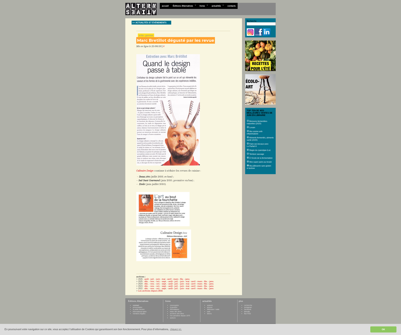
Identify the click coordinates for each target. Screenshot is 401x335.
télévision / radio (213, 309)
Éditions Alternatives (182, 5)
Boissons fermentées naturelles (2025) (257, 122)
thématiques (174, 309)
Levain (252, 127)
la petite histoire (139, 309)
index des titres (176, 311)
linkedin (247, 311)
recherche (248, 305)
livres (201, 5)
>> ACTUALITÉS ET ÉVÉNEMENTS (149, 22)
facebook (247, 309)
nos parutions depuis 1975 (180, 316)
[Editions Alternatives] (142, 9)
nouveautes (174, 305)
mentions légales (139, 314)
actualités (215, 5)
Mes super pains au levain (260, 162)
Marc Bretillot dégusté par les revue (175, 40)
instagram (248, 307)
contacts (231, 6)
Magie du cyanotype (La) (260, 150)
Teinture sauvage (256, 154)
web (208, 311)
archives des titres (177, 314)
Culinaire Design (145, 170)
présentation (137, 307)
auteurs (173, 318)
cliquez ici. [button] (176, 329)
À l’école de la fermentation (261, 158)
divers (209, 314)
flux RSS (247, 314)
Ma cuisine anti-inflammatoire (255, 132)
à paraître (173, 307)
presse (209, 307)
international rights (140, 311)
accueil (165, 6)
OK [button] (383, 329)
